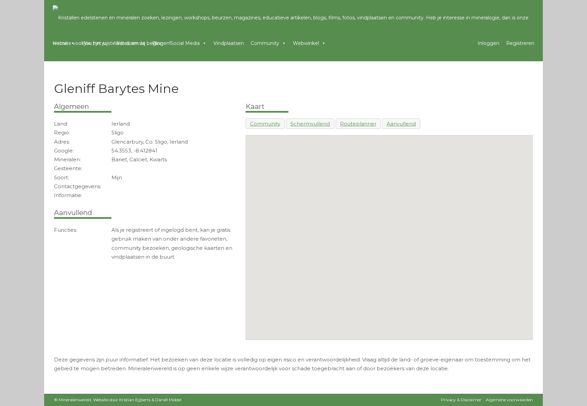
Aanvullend (401, 123)
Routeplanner (358, 123)
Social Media (185, 43)
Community (265, 43)
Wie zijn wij (95, 43)
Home (60, 43)
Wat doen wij (129, 43)
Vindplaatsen (228, 43)
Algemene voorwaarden (509, 399)
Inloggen (488, 43)
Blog (157, 43)
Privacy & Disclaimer (461, 399)
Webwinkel (306, 43)
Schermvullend (310, 123)
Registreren (520, 43)
